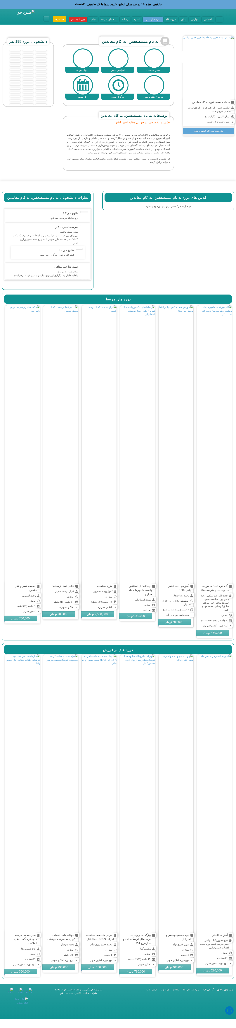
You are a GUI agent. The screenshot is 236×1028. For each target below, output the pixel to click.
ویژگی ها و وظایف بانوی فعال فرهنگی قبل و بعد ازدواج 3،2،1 (137, 939)
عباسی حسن (223, 107)
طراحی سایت (89, 993)
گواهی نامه (208, 989)
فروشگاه (171, 19)
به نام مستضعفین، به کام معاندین (211, 102)
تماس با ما (151, 989)
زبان (183, 19)
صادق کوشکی (222, 606)
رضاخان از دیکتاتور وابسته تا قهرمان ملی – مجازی (138, 590)
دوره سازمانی (153, 19)
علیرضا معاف (222, 602)
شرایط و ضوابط (191, 989)
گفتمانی (208, 19)
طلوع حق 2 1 (70, 213)
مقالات (176, 989)
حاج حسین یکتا (220, 940)
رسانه (125, 19)
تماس (93, 19)
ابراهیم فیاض (208, 107)
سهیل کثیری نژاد (181, 944)
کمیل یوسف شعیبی (102, 591)
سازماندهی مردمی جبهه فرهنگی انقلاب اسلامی (25, 939)
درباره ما (164, 989)
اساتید (137, 19)
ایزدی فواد (194, 107)
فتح (61, 993)
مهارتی (195, 19)
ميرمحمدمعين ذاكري (66, 226)
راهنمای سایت (109, 19)
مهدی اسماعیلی (143, 599)
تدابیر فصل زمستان (63, 585)
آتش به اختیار (220, 934)
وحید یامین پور (29, 595)
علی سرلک (208, 602)
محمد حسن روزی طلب (101, 944)
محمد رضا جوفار (181, 595)
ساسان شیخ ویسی (221, 111)
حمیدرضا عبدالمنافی (66, 266)
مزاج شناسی (104, 585)
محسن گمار (145, 948)
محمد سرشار (67, 944)
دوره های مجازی (225, 989)
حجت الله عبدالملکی (217, 595)
